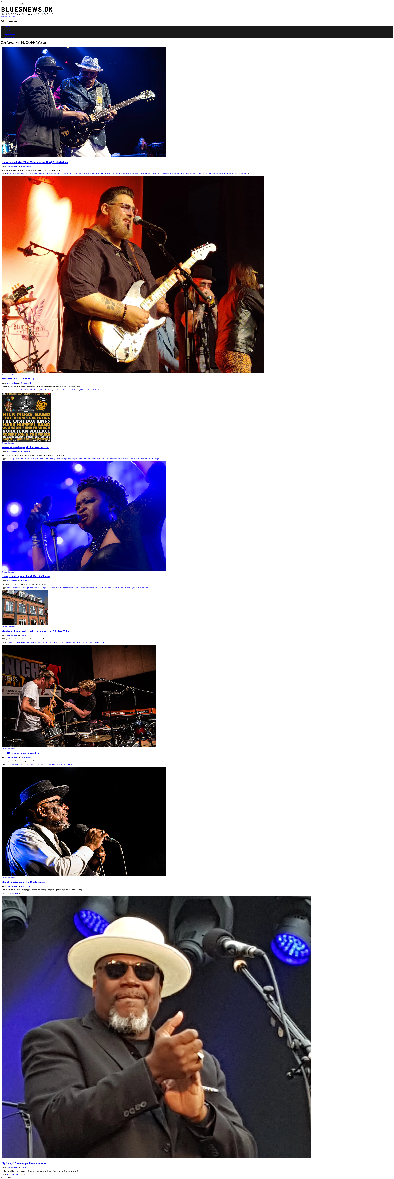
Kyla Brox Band (59, 642)
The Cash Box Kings (241, 173)
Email (13, 16)
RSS (9, 16)
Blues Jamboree (31, 642)
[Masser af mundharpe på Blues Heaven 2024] (26, 441)
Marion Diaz (82, 459)
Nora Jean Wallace (176, 173)
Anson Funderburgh (13, 173)
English (7, 35)
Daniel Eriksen (24, 764)
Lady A (91, 588)
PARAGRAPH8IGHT (73, 642)
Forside (7, 26)
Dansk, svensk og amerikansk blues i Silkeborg (26, 576)
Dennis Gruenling (84, 173)
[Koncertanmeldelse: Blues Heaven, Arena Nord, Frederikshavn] (84, 156)
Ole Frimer (115, 588)
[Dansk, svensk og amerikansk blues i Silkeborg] (84, 570)
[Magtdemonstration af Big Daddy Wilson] (84, 876)
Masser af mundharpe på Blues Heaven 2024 (25, 447)
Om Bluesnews (10, 34)
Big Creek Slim (26, 173)
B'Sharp (22, 588)
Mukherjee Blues (57, 764)
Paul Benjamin (187, 173)
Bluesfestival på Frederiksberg (18, 378)
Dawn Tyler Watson (70, 173)
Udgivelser (8, 28)
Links (7, 32)
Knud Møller (84, 588)
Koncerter (8, 30)
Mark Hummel (139, 173)
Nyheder (4, 158)
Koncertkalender (10, 37)
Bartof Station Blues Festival (30, 390)
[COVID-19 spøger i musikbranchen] (79, 747)
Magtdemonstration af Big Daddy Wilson (23, 882)
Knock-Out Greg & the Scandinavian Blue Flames (62, 588)
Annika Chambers (13, 588)
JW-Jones (115, 173)
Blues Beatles (49, 173)
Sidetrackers (68, 764)
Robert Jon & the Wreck (210, 173)
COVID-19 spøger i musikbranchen (20, 753)
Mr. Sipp (148, 173)
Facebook (4, 16)
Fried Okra (40, 642)
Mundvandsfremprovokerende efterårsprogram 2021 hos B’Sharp (36, 631)
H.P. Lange (42, 588)
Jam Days (23, 1174)
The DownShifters (99, 642)
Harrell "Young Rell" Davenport (100, 173)
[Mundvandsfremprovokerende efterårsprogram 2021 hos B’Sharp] (25, 625)
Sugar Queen (135, 588)
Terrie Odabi (144, 588)
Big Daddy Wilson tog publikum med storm (24, 1163)
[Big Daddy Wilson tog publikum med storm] (156, 1157)
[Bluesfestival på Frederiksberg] (133, 372)
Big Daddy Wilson (38, 173)
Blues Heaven (58, 173)
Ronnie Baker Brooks (226, 173)
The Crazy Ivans (87, 642)
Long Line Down (45, 764)
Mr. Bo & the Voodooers (103, 588)
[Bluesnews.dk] (48, 14)
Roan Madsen (197, 173)
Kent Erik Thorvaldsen (126, 173)
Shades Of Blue (125, 588)
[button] (84, 102)
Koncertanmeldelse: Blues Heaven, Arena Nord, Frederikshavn (35, 162)
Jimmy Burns (49, 642)
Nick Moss (165, 173)
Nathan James (156, 173)
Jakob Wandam (12, 167)
